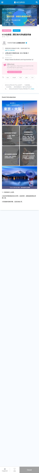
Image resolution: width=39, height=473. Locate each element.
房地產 (14, 77)
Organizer (5, 471)
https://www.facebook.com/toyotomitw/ (18, 59)
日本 (32, 77)
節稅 (8, 77)
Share (34, 6)
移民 (26, 77)
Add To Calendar (10, 50)
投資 (21, 77)
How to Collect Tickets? (14, 72)
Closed (29, 470)
